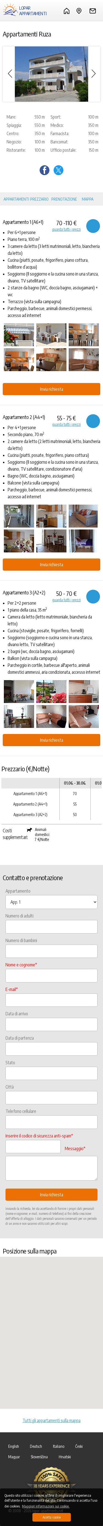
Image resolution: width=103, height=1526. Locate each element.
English (13, 1446)
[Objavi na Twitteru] (58, 173)
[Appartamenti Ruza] (51, 74)
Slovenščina (39, 1456)
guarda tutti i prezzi (66, 229)
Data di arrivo (16, 1013)
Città (9, 1087)
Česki (79, 1446)
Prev (9, 74)
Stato (10, 1062)
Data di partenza (19, 1038)
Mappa (87, 199)
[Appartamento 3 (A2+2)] (19, 691)
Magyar (14, 1456)
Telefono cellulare (20, 1111)
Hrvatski (65, 1456)
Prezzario (39, 199)
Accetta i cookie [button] (52, 1517)
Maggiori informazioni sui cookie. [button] (45, 1506)
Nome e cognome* (21, 964)
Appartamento (17, 891)
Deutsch (36, 1446)
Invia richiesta (51, 389)
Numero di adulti (19, 916)
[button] (51, 1329)
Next (93, 74)
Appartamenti (16, 199)
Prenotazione (64, 199)
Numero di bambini (21, 940)
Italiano (58, 1446)
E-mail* (11, 989)
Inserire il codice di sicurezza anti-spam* (39, 1136)
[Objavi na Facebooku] (44, 173)
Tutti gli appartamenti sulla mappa (51, 1420)
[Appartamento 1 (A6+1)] (19, 334)
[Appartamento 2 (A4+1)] (19, 516)
